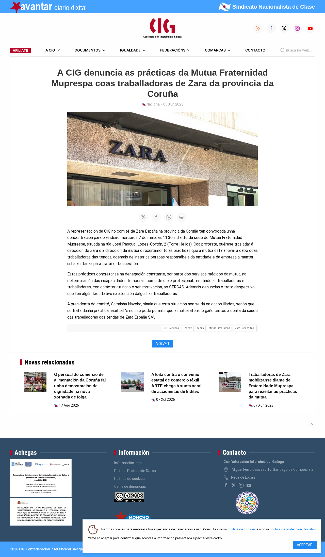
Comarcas (215, 50)
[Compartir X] (143, 217)
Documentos (88, 50)
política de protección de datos (293, 529)
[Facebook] (226, 485)
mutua (200, 328)
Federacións (172, 50)
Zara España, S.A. (245, 328)
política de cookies (242, 529)
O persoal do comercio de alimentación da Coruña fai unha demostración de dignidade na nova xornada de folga (80, 385)
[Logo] (162, 28)
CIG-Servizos (171, 328)
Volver (162, 344)
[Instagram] (241, 485)
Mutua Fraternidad (219, 328)
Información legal (128, 463)
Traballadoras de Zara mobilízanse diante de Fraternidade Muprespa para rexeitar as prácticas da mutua (273, 385)
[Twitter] (233, 485)
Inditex (188, 328)
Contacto (255, 50)
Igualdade (130, 50)
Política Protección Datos (135, 471)
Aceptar (305, 545)
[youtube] (248, 485)
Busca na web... (299, 50)
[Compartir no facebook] (156, 217)
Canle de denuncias (130, 486)
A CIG (50, 50)
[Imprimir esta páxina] (181, 217)
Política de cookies (129, 479)
